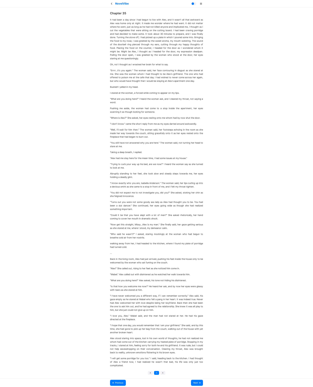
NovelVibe (122, 3)
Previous (119, 383)
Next (195, 383)
